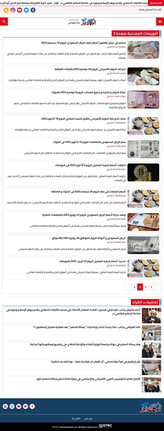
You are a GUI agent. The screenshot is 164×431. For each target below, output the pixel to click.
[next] (128, 287)
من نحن (88, 418)
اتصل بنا (76, 418)
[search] (4, 22)
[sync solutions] (105, 427)
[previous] (157, 287)
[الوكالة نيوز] (150, 407)
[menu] (160, 22)
